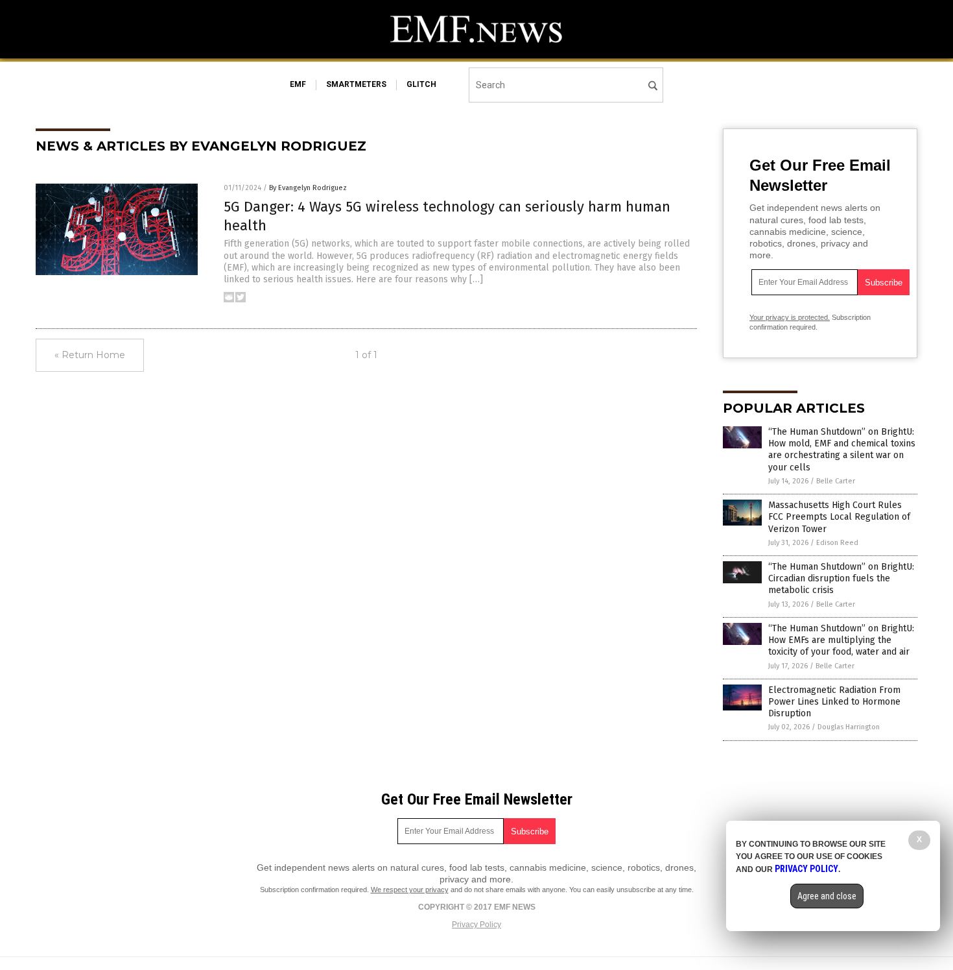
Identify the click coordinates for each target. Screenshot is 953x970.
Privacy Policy (476, 924)
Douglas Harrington (849, 727)
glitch (421, 84)
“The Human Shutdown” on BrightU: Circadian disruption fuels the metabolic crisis (841, 578)
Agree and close (826, 896)
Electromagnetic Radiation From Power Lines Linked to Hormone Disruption (834, 702)
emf (298, 84)
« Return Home (89, 355)
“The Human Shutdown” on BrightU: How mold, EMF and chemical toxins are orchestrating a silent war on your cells (841, 449)
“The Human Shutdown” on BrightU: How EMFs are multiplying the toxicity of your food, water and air (841, 640)
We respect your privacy (410, 889)
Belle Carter (835, 481)
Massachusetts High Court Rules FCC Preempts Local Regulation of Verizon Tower (839, 517)
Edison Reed (837, 543)
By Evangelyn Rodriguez (308, 188)
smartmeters (356, 84)
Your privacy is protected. (789, 317)
